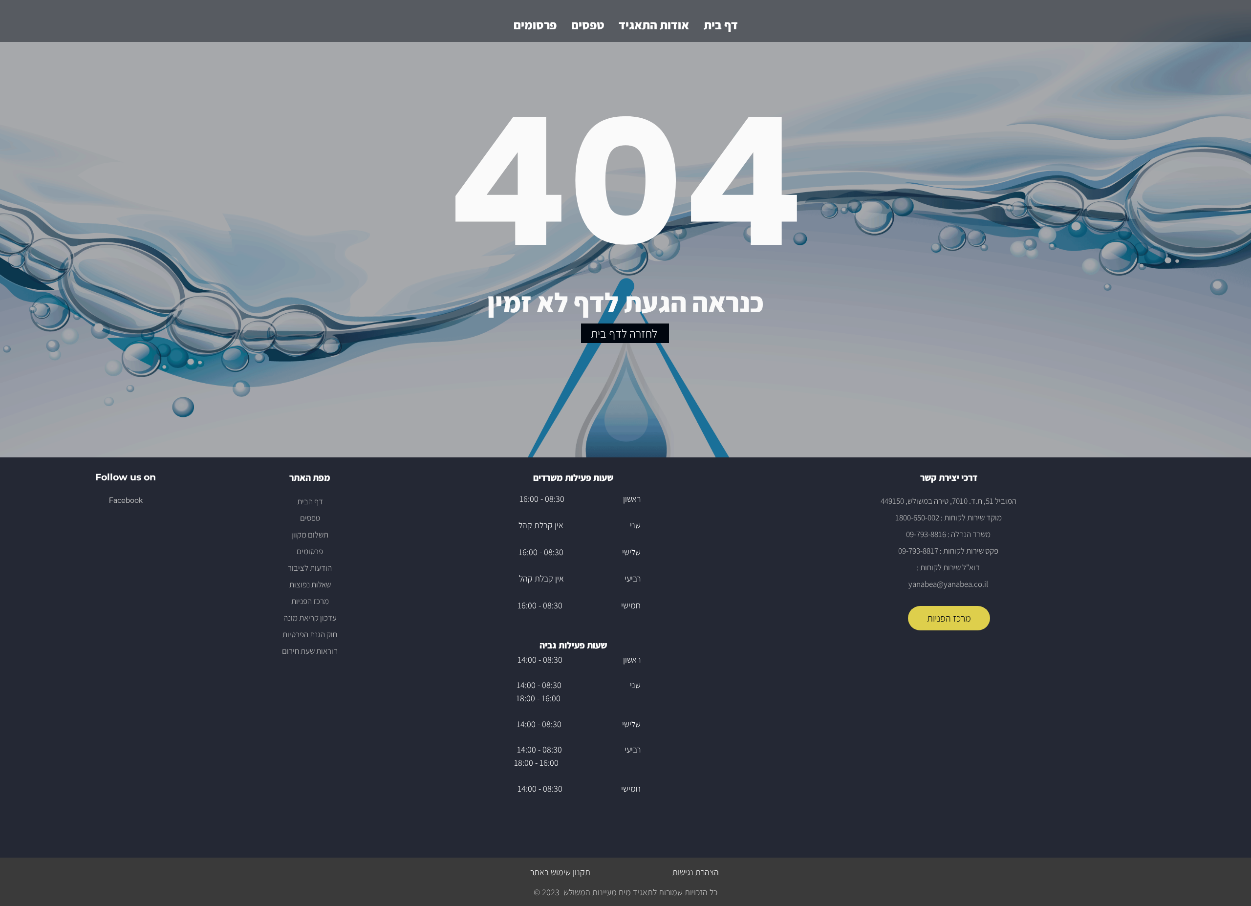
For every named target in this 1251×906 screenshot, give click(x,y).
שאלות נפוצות (310, 584)
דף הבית (310, 501)
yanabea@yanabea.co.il (948, 584)
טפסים (310, 518)
